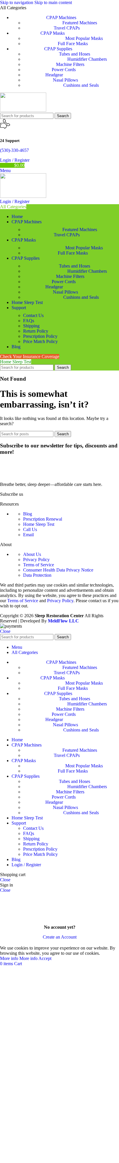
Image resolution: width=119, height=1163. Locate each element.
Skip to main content (53, 2)
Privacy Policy (36, 559)
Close (5, 631)
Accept (44, 958)
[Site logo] (23, 110)
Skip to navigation (17, 2)
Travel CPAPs (67, 27)
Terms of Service (38, 564)
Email (28, 534)
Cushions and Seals (81, 85)
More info (19, 958)
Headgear (54, 74)
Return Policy (35, 331)
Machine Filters (70, 64)
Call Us (30, 529)
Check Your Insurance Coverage (29, 356)
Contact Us (33, 315)
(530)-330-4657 (14, 150)
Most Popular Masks (84, 38)
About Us (32, 554)
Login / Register (26, 864)
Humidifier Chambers (87, 59)
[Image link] (34, 474)
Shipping (31, 325)
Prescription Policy (40, 336)
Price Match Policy (40, 341)
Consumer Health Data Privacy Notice (58, 569)
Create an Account (60, 937)
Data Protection (37, 575)
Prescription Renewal (42, 519)
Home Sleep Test (15, 361)
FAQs (28, 320)
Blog (27, 513)
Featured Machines (79, 22)
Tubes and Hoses (74, 53)
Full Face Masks (73, 43)
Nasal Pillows (65, 80)
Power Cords (64, 69)
